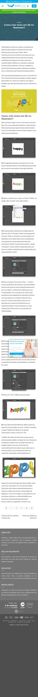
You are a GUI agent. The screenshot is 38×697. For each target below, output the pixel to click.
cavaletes (28, 65)
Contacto (22, 620)
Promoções (12, 622)
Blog (33, 620)
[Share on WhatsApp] (6, 508)
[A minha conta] (28, 6)
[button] (2, 6)
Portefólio (14, 620)
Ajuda (28, 620)
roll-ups (21, 65)
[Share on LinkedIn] (31, 508)
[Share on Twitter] (16, 508)
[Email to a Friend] (21, 508)
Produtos (6, 620)
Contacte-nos (27, 559)
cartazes (23, 63)
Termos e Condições (23, 622)
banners (15, 65)
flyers (10, 63)
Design (19, 22)
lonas (10, 65)
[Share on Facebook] (11, 508)
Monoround (5, 128)
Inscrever (17, 353)
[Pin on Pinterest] (26, 508)
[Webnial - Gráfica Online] (16, 6)
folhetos (15, 63)
